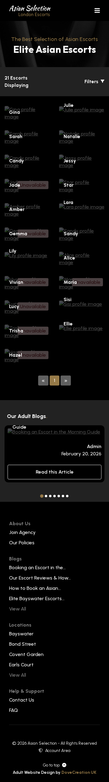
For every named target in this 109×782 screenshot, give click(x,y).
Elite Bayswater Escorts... (36, 598)
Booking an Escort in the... (37, 567)
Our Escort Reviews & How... (40, 578)
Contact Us (21, 700)
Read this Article (55, 472)
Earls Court (21, 665)
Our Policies (22, 543)
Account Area (58, 750)
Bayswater (21, 634)
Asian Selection (29, 10)
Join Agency (22, 532)
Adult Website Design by (54, 772)
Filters (92, 81)
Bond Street (22, 644)
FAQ (13, 710)
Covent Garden (26, 654)
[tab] (41, 496)
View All (17, 609)
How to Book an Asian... (35, 588)
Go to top (51, 765)
